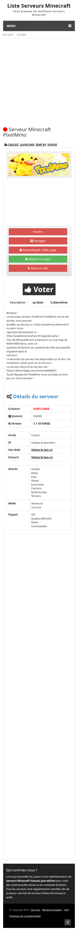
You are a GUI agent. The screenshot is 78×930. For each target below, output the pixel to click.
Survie (52, 145)
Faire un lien (39, 268)
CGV (66, 909)
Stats (39, 302)
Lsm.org (35, 909)
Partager (39, 241)
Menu (11, 26)
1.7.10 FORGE (41, 423)
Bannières (60, 302)
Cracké (21, 34)
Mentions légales (52, 909)
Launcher (27, 145)
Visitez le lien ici (42, 450)
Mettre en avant (39, 259)
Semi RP (41, 145)
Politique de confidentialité (25, 916)
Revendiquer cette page (39, 250)
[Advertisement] (39, 79)
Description (18, 302)
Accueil (8, 34)
